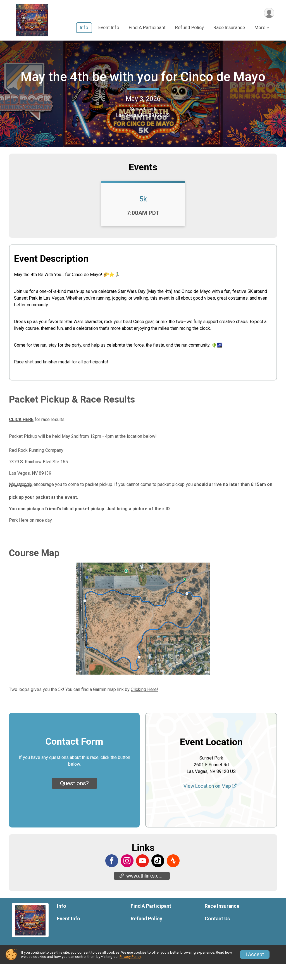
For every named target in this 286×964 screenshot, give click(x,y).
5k (143, 199)
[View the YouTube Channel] (142, 860)
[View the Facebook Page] (111, 860)
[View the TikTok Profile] (157, 860)
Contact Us (217, 918)
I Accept (255, 954)
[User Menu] (269, 13)
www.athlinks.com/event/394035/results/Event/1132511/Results (148, 876)
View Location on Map (207, 786)
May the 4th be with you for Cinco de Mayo (143, 76)
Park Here (18, 520)
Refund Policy (189, 27)
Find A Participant (147, 27)
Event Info (108, 27)
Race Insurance (229, 27)
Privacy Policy (130, 956)
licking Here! (146, 689)
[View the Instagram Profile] (127, 860)
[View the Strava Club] (173, 860)
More (259, 27)
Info (84, 27)
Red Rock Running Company (36, 450)
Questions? (74, 783)
